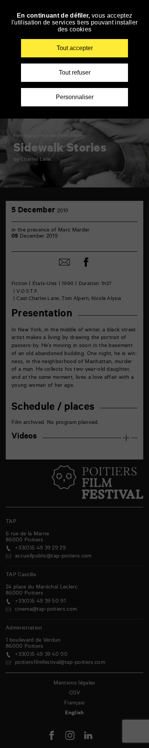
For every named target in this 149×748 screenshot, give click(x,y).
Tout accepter (75, 48)
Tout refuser (75, 72)
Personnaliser (75, 97)
